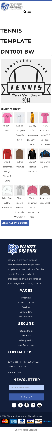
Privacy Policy (26, 340)
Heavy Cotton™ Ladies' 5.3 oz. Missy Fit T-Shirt (45, 135)
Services (26, 307)
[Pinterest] (26, 405)
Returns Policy (26, 331)
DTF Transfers (26, 316)
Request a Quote (25, 302)
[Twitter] (20, 405)
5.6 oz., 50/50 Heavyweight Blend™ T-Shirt (33, 135)
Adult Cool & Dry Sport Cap (7, 203)
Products (26, 297)
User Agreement (26, 345)
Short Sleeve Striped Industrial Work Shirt (19, 207)
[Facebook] (14, 405)
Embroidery (26, 312)
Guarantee (26, 335)
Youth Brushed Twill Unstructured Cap (33, 207)
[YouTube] (39, 405)
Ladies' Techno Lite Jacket (32, 167)
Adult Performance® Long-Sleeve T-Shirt (9, 171)
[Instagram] (33, 405)
